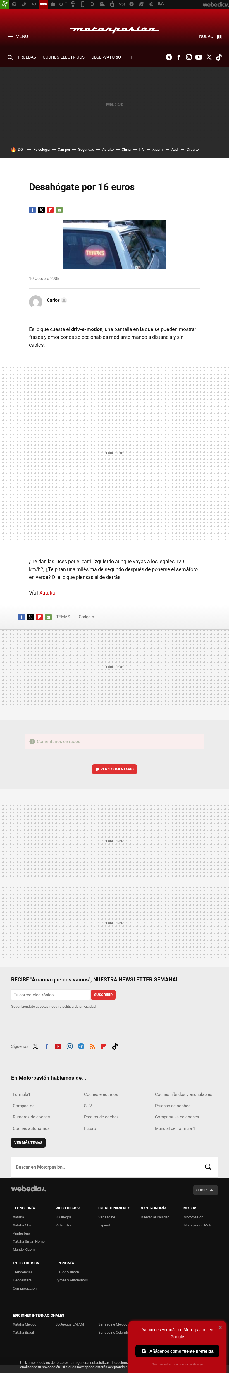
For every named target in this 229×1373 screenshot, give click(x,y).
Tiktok (219, 57)
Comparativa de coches (177, 1117)
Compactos (24, 1105)
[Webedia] (28, 1188)
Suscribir (103, 995)
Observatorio (106, 57)
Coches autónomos (31, 1128)
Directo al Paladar (155, 1217)
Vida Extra (63, 1225)
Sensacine (106, 1217)
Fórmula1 (21, 1094)
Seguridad (86, 149)
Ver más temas (28, 1142)
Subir (201, 1190)
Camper (64, 149)
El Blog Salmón (67, 1272)
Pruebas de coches (172, 1105)
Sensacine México (112, 1324)
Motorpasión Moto (197, 1225)
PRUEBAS (27, 57)
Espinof (104, 1225)
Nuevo (206, 36)
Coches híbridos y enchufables (183, 1094)
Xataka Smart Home (29, 1241)
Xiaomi (157, 149)
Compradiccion (25, 1288)
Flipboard (50, 210)
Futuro (90, 1128)
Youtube (198, 57)
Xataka (47, 593)
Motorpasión (114, 28)
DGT (21, 149)
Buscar (208, 1167)
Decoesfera (22, 1280)
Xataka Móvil (23, 1225)
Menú (22, 36)
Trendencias (23, 1272)
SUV (88, 1105)
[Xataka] (4, 4)
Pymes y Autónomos (72, 1280)
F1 (130, 57)
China (126, 149)
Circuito (193, 149)
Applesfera (21, 1233)
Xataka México (24, 1324)
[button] (56, 300)
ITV (141, 149)
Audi (174, 149)
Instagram (188, 57)
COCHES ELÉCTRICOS (64, 57)
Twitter (209, 57)
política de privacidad (79, 1006)
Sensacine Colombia (114, 1332)
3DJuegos (64, 1217)
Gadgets (86, 616)
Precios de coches (101, 1117)
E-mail (59, 210)
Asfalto (108, 149)
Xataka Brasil (23, 1332)
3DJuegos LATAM (70, 1324)
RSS (92, 1045)
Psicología (41, 149)
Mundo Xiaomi (24, 1249)
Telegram (168, 57)
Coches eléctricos (101, 1094)
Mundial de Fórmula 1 (175, 1128)
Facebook (178, 57)
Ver (117, 769)
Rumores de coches (31, 1117)
